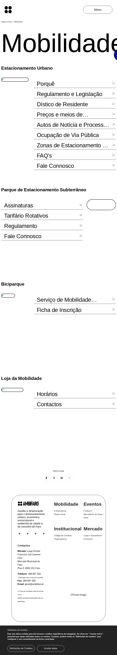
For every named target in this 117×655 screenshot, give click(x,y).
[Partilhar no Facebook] (46, 478)
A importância (60, 511)
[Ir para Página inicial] (8, 9)
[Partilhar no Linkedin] (61, 478)
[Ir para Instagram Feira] (19, 533)
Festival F (88, 511)
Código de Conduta (63, 535)
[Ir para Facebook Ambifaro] (44, 533)
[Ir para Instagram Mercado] (36, 533)
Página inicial (6, 22)
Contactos (88, 539)
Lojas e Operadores (93, 535)
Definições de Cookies (21, 648)
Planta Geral (59, 514)
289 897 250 (34, 574)
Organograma (60, 539)
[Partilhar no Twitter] (54, 478)
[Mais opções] (69, 478)
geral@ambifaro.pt (34, 584)
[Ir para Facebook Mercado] (28, 533)
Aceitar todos (50, 648)
